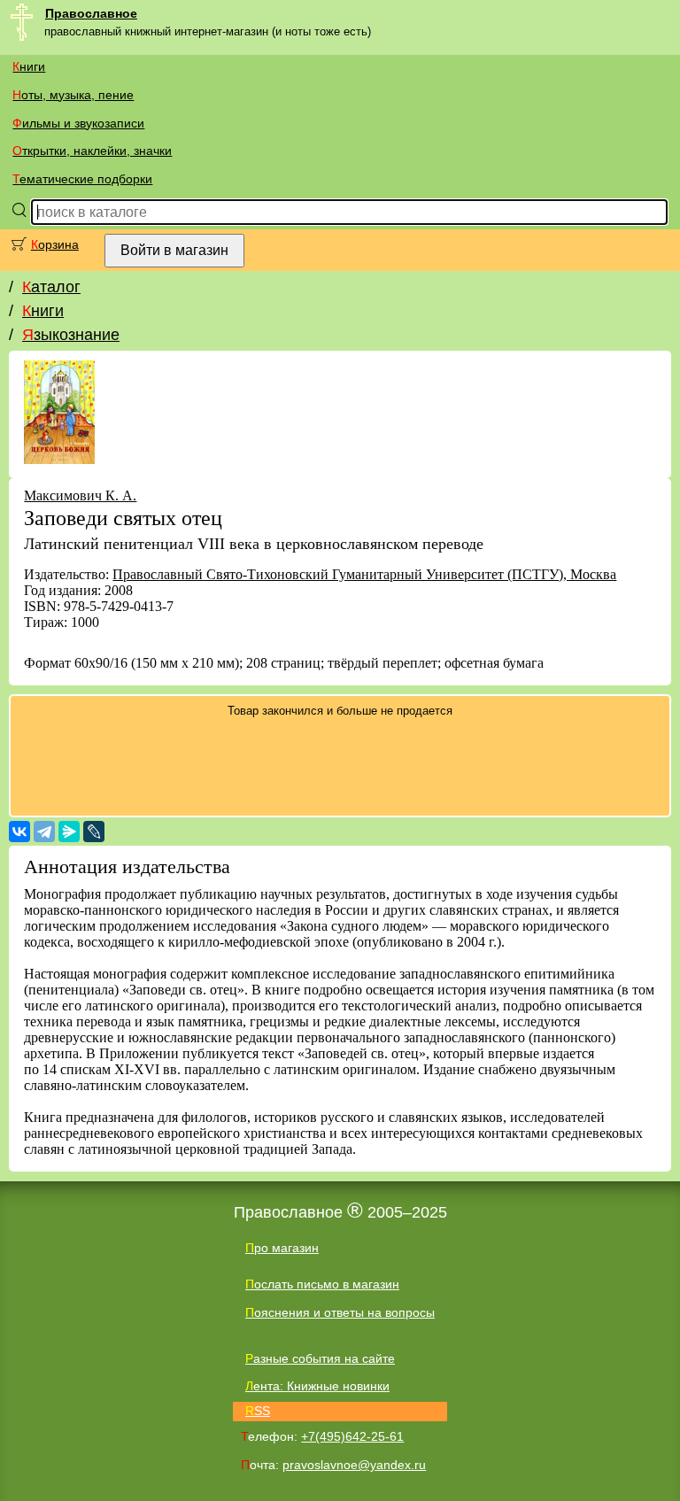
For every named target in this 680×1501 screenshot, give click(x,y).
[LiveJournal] (93, 831)
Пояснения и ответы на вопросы (340, 1312)
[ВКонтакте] (19, 831)
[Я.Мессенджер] (69, 831)
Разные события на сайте (320, 1358)
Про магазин (282, 1248)
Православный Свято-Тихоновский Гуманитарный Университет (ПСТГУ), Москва (364, 574)
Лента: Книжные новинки (317, 1386)
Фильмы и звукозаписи (78, 123)
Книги (28, 66)
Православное (91, 13)
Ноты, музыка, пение (73, 95)
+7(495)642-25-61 (352, 1436)
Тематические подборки (82, 179)
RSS (257, 1411)
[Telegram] (44, 831)
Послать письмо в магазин (322, 1284)
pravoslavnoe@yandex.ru (354, 1465)
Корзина (55, 244)
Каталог (51, 287)
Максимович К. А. (80, 495)
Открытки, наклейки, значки (92, 150)
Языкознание (71, 335)
